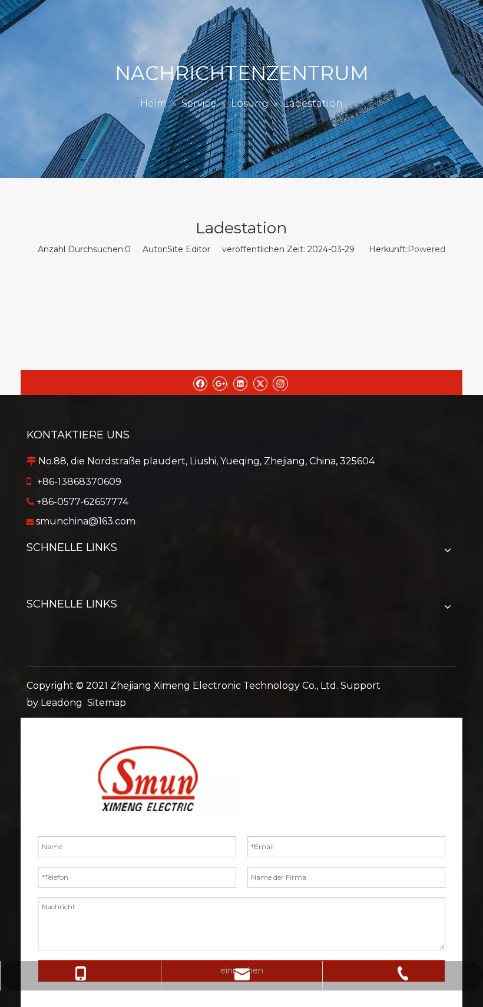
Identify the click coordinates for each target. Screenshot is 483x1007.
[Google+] (220, 382)
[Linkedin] (240, 382)
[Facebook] (200, 382)
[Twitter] (260, 382)
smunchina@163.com (85, 521)
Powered (426, 249)
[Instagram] (280, 382)
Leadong (61, 702)
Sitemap (106, 702)
